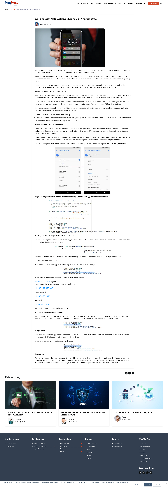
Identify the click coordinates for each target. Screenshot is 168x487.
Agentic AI (63, 446)
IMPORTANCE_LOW (42, 296)
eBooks (89, 455)
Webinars (89, 452)
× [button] (166, 482)
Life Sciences (64, 443)
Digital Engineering (40, 446)
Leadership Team (145, 446)
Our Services (96, 3)
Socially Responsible (146, 458)
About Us (143, 443)
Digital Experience (39, 443)
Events (89, 458)
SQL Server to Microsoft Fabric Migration (133, 412)
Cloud (62, 451)
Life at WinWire (118, 443)
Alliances (143, 452)
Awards (142, 449)
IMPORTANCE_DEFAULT (44, 288)
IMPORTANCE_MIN (42, 304)
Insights (120, 3)
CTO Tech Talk (91, 446)
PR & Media (143, 455)
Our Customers (82, 3)
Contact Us (143, 461)
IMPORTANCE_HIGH (42, 282)
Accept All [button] (148, 484)
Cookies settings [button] (139, 484)
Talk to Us (153, 3)
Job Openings (118, 446)
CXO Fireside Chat (92, 443)
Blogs (88, 449)
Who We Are (140, 3)
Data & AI (63, 449)
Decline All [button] (157, 484)
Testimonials (10, 446)
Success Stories (11, 443)
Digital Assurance (39, 449)
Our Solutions (109, 3)
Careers (130, 3)
